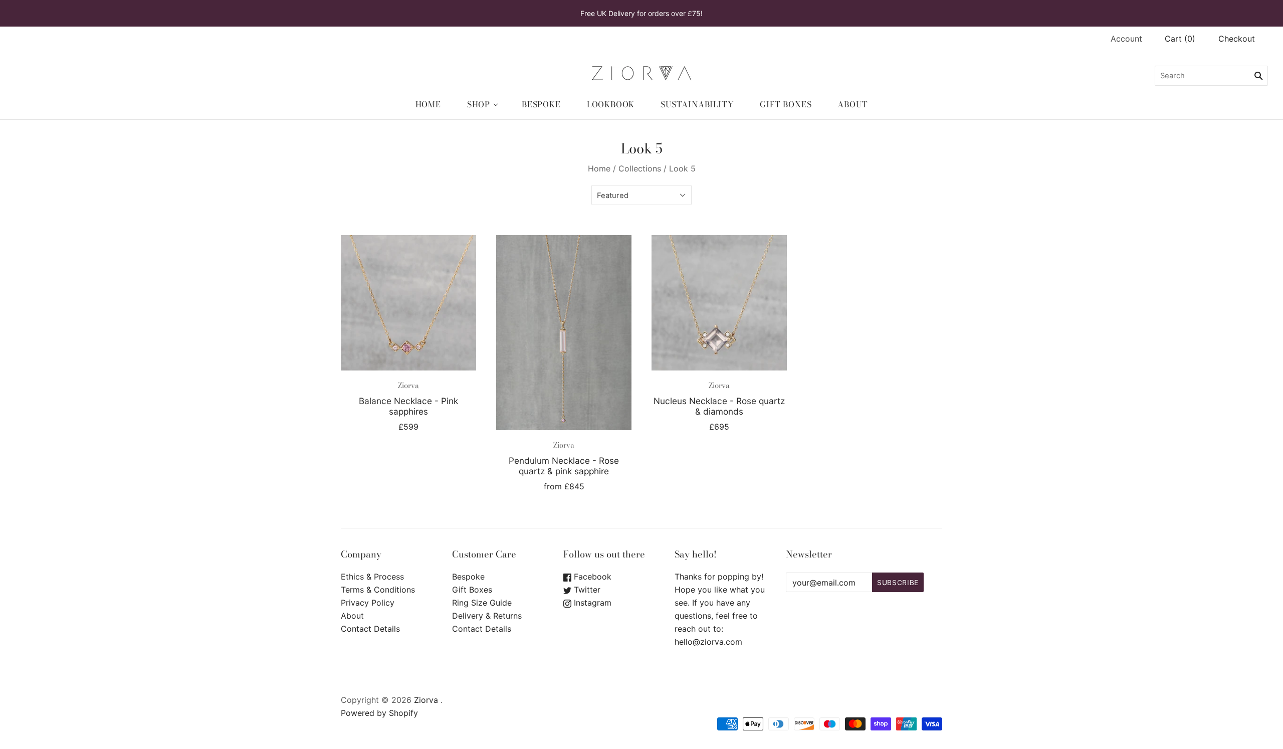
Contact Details (370, 629)
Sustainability (697, 104)
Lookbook (610, 104)
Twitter (585, 590)
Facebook (591, 577)
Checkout (1236, 39)
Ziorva (408, 385)
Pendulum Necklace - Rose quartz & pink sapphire (564, 465)
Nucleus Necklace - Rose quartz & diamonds (719, 406)
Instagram (591, 603)
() (1180, 39)
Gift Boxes (785, 104)
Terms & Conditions (378, 590)
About (852, 104)
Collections (639, 168)
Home (428, 104)
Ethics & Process (372, 577)
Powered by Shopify (379, 713)
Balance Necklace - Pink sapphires (408, 406)
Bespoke (541, 104)
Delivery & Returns (487, 616)
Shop (478, 104)
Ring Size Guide (482, 603)
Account (1126, 39)
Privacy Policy (367, 603)
